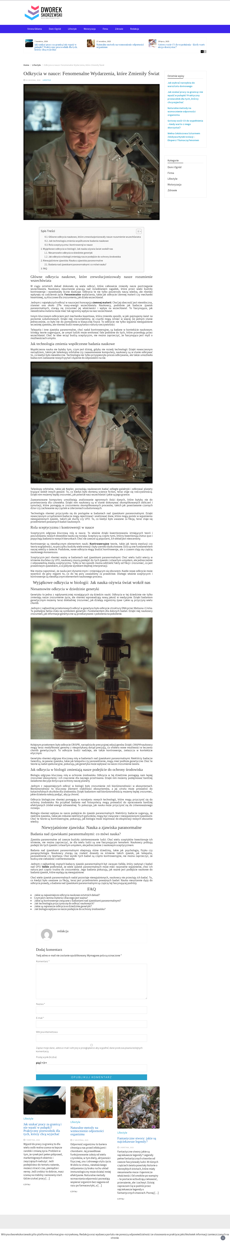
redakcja (62, 931)
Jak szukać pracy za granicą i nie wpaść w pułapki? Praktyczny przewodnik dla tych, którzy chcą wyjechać (56, 47)
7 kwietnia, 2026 (33, 1140)
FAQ (45, 268)
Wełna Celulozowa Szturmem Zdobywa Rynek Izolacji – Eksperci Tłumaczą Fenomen (184, 137)
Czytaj (26, 1184)
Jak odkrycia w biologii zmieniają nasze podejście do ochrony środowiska (84, 256)
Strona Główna (34, 28)
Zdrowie (119, 28)
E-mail (40, 1018)
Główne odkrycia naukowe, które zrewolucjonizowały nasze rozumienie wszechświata (95, 236)
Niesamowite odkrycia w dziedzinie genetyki (70, 252)
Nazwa (40, 1004)
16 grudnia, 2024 (33, 80)
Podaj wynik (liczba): (46, 1057)
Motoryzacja (90, 28)
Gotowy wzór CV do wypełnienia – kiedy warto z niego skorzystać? (182, 46)
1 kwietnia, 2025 (127, 1147)
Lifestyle (72, 28)
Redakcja (134, 28)
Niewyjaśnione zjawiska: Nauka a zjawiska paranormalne (73, 260)
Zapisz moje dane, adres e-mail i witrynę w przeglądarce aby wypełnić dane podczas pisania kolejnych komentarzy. (89, 1049)
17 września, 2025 (80, 1140)
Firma (105, 28)
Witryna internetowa (47, 1032)
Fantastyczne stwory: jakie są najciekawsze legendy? (136, 1139)
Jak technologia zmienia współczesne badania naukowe (79, 240)
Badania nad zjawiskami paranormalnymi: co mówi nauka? (77, 264)
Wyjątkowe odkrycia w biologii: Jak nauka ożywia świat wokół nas (78, 248)
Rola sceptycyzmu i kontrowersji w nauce (71, 244)
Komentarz (43, 961)
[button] (137, 232)
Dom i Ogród (55, 28)
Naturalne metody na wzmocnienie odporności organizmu (120, 46)
